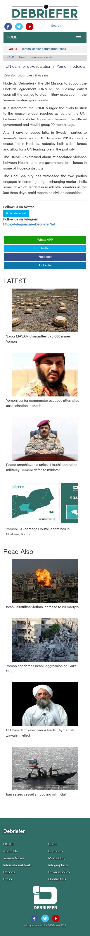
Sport (52, 845)
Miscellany (56, 858)
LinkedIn (45, 265)
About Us (10, 851)
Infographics (58, 865)
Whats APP (45, 240)
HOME (12, 38)
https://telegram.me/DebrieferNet (29, 225)
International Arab (41, 57)
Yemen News (13, 858)
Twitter (45, 248)
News (22, 57)
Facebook (45, 257)
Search (56, 26)
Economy (55, 851)
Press (7, 879)
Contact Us (57, 879)
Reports (9, 872)
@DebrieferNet (16, 213)
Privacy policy (59, 872)
